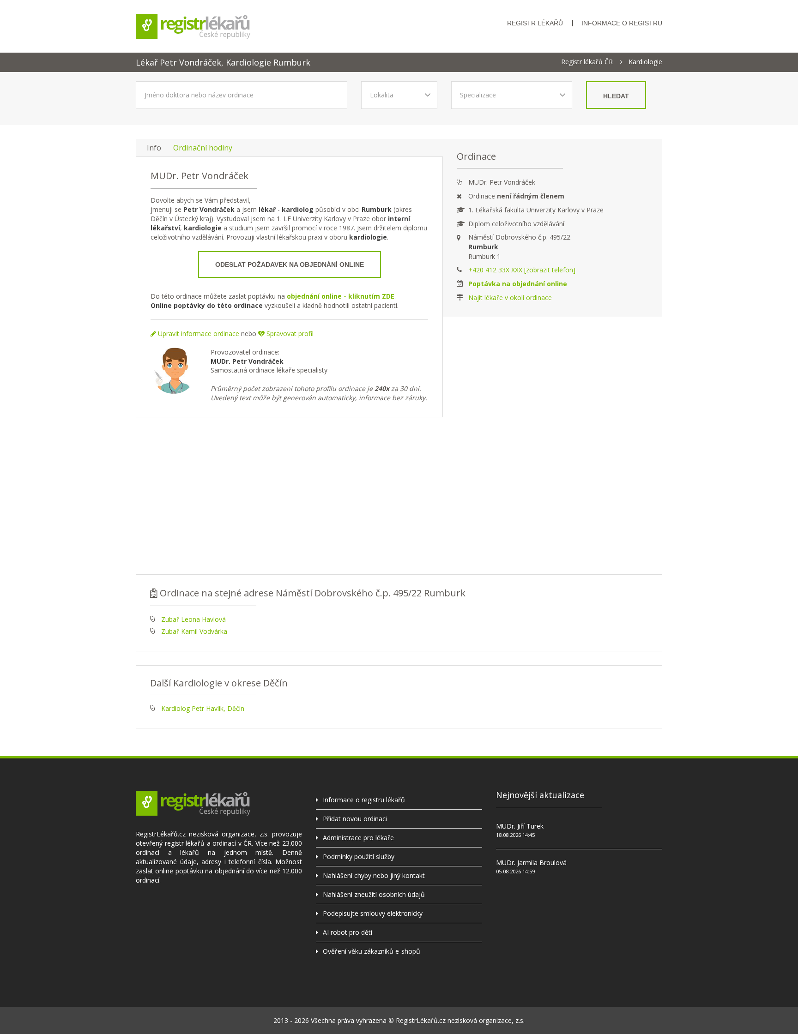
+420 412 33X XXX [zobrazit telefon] (521, 269)
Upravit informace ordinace (197, 333)
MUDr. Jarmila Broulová (531, 862)
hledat (616, 96)
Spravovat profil (289, 333)
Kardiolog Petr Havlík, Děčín (202, 708)
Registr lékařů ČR (587, 62)
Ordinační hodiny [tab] (202, 148)
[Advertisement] (399, 495)
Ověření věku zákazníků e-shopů (371, 951)
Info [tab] (154, 148)
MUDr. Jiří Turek (520, 826)
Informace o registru (621, 23)
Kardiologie (645, 62)
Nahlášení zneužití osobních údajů (374, 894)
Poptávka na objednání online (517, 283)
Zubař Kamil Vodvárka (194, 631)
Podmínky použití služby (358, 856)
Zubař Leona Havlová (193, 619)
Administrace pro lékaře (358, 837)
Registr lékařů (535, 23)
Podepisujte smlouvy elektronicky (373, 913)
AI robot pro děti (347, 932)
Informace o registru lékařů (364, 799)
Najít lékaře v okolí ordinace (510, 297)
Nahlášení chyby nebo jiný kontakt (374, 875)
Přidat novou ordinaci (355, 818)
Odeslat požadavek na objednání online (289, 264)
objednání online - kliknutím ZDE (340, 296)
